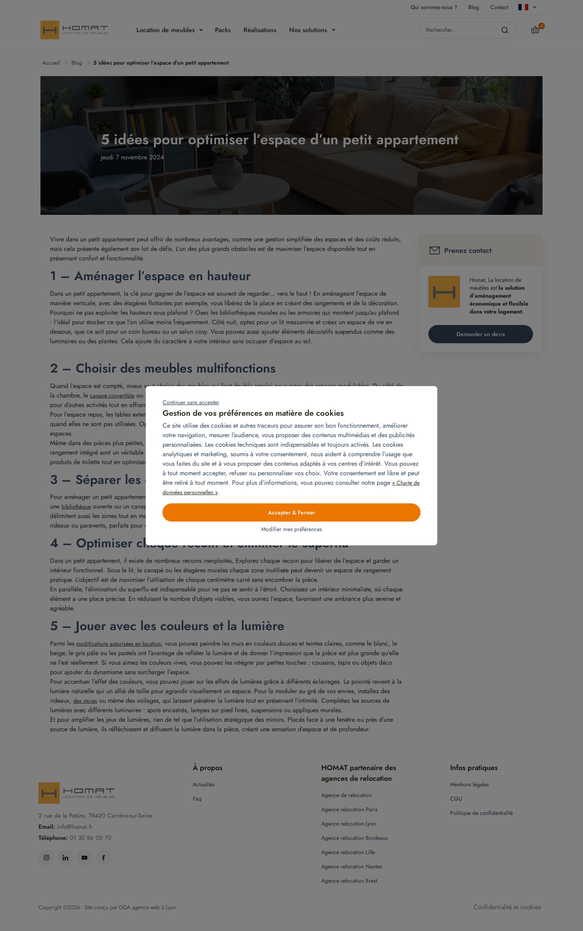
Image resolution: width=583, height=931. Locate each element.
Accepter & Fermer (291, 512)
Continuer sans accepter (191, 402)
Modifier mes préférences (291, 529)
